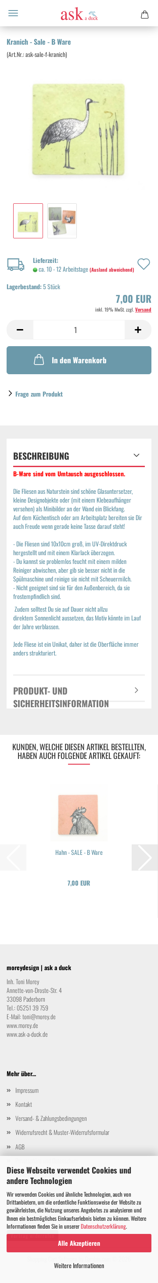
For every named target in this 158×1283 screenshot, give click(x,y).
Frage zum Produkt (39, 393)
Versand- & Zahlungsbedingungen (51, 1118)
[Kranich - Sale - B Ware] (79, 123)
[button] (20, 330)
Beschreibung (41, 455)
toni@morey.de (39, 1016)
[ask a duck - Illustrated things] (79, 13)
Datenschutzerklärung (103, 1226)
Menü (13, 13)
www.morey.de (22, 1025)
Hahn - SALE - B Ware (79, 852)
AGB (20, 1146)
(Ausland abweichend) (112, 269)
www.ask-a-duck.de (27, 1033)
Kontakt (23, 1104)
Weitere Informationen (79, 1265)
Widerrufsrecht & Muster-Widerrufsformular (62, 1132)
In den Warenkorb (79, 359)
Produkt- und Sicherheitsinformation (61, 693)
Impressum (27, 1090)
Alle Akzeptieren (79, 1243)
